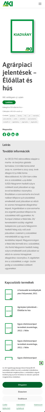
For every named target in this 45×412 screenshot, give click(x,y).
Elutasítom (22, 392)
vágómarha (25, 122)
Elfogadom (22, 385)
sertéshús (23, 118)
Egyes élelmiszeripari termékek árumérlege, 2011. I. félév (28, 344)
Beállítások (22, 399)
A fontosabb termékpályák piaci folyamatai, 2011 (29, 292)
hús (25, 115)
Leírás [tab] (6, 145)
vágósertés (34, 122)
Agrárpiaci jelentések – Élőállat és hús (28, 308)
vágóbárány (15, 122)
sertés (15, 118)
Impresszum (38, 405)
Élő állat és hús (16, 107)
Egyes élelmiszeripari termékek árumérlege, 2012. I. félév (28, 327)
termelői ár (6, 122)
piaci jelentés (7, 118)
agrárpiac (13, 115)
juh (29, 115)
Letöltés (9, 102)
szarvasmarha (32, 118)
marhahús (36, 115)
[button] (41, 363)
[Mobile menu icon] (40, 3)
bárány (20, 115)
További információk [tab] (16, 151)
